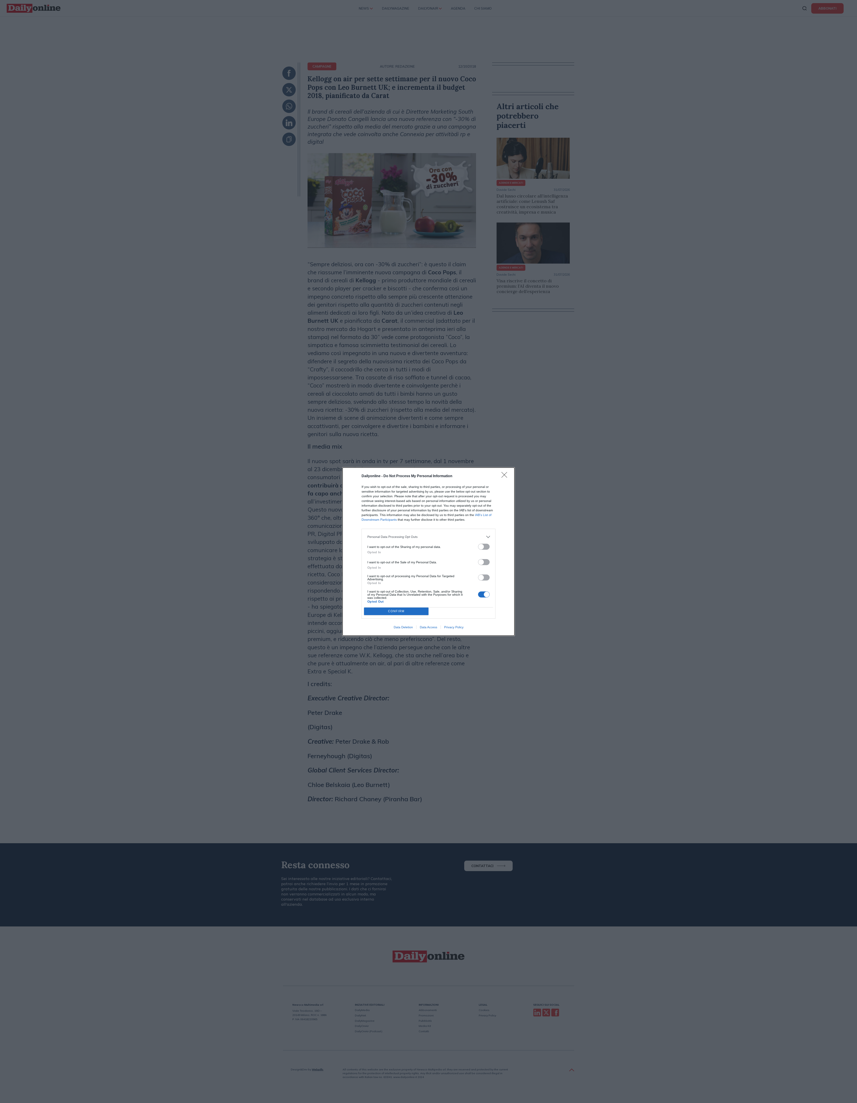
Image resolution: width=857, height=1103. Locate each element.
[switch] (484, 547)
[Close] (505, 476)
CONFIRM (396, 611)
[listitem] (428, 537)
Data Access (428, 627)
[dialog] (428, 552)
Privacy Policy (454, 627)
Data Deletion (403, 627)
